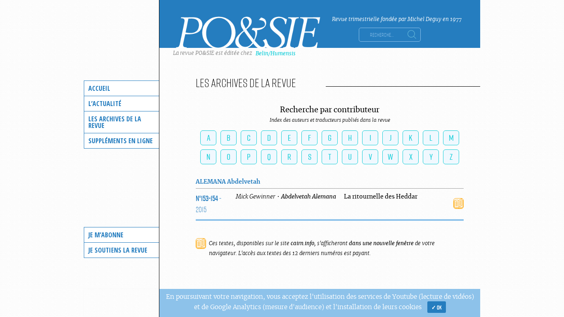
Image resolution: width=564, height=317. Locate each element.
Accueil (99, 88)
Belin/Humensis (276, 53)
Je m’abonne (105, 234)
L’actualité (104, 103)
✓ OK (436, 307)
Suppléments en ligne (120, 140)
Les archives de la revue (114, 122)
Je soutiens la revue (117, 250)
